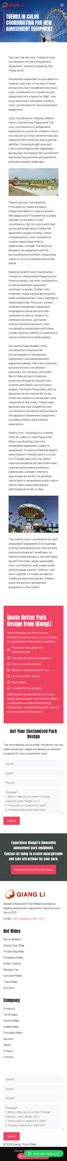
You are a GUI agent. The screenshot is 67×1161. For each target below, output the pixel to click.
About (7, 1044)
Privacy (8, 1050)
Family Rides (11, 1020)
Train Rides (10, 981)
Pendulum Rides (13, 957)
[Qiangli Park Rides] (13, 5)
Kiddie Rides (11, 1026)
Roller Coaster (12, 963)
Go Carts (8, 987)
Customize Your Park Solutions (33, 869)
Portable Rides (12, 1032)
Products (9, 1008)
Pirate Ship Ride (13, 951)
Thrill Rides (10, 1014)
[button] (44, 1153)
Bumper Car (11, 969)
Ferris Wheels (12, 939)
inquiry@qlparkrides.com (28, 918)
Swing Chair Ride (13, 945)
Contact (8, 1056)
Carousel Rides (12, 975)
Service (8, 1038)
